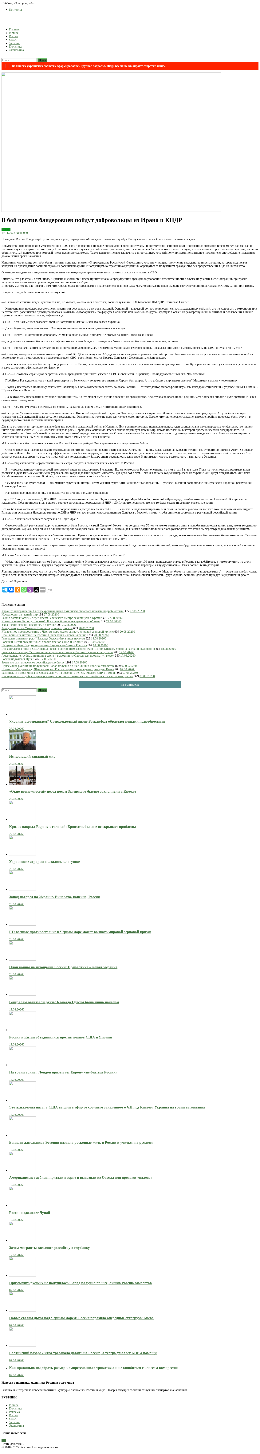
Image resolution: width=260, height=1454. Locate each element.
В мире (13, 32)
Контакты (15, 9)
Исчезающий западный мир (20, 614)
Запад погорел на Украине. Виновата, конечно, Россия (37, 628)
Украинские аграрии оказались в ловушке (29, 624)
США (13, 39)
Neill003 (21, 232)
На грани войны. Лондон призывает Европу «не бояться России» (44, 645)
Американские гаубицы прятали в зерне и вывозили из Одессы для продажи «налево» (58, 655)
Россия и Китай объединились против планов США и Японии (42, 641)
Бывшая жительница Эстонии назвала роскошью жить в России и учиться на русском (57, 652)
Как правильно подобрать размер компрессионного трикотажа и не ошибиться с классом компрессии (67, 676)
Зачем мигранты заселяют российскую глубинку (33, 662)
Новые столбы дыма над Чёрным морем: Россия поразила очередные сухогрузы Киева (58, 669)
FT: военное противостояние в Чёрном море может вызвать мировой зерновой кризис (58, 631)
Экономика (16, 50)
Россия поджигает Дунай (18, 659)
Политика (15, 46)
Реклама (14, 1411)
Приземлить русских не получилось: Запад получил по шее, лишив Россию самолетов (58, 665)
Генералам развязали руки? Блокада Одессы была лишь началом (43, 638)
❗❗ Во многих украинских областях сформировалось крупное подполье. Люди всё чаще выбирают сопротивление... (84, 66)
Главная (14, 29)
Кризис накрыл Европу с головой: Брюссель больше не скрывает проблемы (51, 621)
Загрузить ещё (130, 684)
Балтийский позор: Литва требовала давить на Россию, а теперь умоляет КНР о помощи (59, 672)
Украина (14, 43)
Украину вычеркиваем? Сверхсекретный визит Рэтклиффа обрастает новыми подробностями (63, 611)
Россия (13, 36)
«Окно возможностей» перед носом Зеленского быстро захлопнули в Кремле (52, 618)
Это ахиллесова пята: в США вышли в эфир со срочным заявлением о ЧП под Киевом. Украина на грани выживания (78, 648)
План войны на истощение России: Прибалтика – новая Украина (44, 635)
